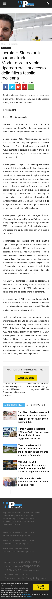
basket (36, 562)
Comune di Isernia (14, 578)
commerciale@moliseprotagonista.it (18, 551)
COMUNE (24, 574)
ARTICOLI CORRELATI (13, 405)
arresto (15, 562)
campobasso (31, 565)
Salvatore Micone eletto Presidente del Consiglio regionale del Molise (38, 386)
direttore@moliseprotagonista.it (16, 535)
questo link (28, 596)
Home (3, 44)
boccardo (8, 566)
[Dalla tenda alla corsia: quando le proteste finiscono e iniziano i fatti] (10, 481)
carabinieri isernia (31, 570)
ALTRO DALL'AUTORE (35, 405)
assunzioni (25, 561)
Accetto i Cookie (26, 378)
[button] (48, 4)
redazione (8, 83)
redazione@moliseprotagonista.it (17, 543)
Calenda (17, 566)
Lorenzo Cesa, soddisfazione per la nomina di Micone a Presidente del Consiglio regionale (14, 389)
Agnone (8, 562)
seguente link (25, 594)
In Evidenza (13, 44)
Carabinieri (13, 570)
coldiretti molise (11, 574)
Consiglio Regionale (36, 578)
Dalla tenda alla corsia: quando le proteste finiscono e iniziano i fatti (33, 481)
